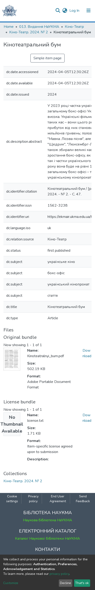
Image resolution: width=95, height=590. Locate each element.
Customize (10, 583)
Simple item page (47, 58)
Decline (65, 583)
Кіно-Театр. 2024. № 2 (28, 32)
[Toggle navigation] (88, 10)
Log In (74, 10)
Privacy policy (33, 498)
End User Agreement (58, 498)
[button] (64, 10)
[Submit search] (58, 11)
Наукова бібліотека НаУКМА (47, 520)
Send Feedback (83, 498)
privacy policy (59, 574)
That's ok (82, 583)
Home (9, 26)
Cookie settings (12, 498)
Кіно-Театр (74, 26)
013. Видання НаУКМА (39, 26)
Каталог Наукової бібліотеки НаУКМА (47, 538)
